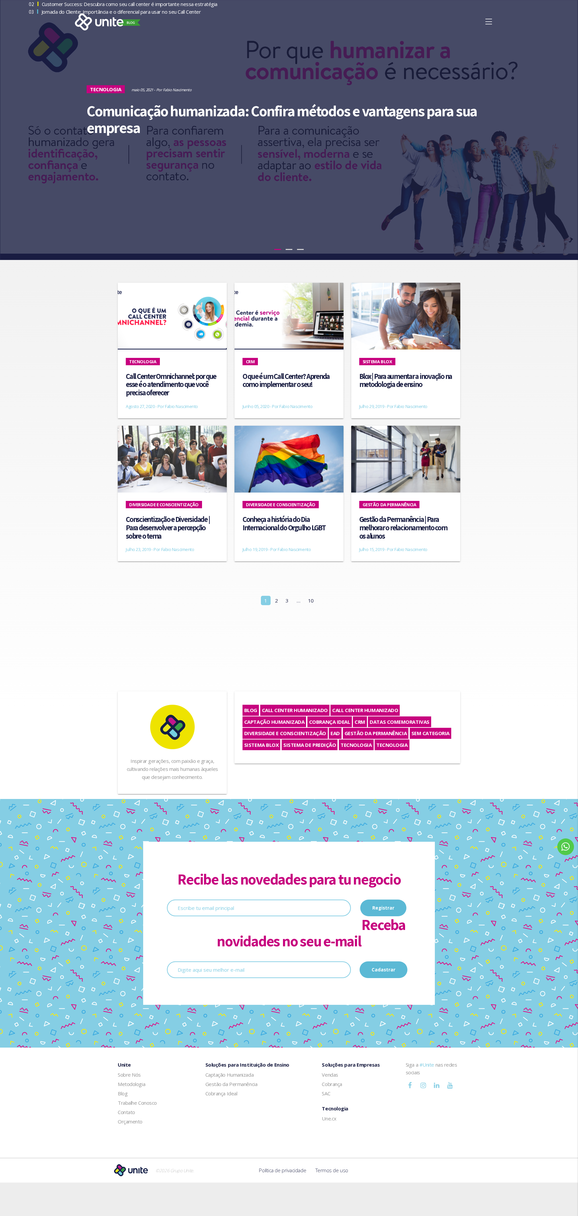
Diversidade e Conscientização (285, 733)
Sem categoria (430, 733)
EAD (335, 733)
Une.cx (329, 1118)
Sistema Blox (261, 744)
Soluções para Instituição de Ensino (247, 1064)
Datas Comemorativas (399, 721)
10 (311, 600)
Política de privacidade (282, 1170)
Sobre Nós (129, 1074)
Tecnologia (356, 744)
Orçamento (130, 1121)
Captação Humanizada (274, 721)
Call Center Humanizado (295, 710)
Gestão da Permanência (376, 733)
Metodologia (131, 1084)
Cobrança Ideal (329, 721)
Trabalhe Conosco (137, 1102)
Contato (126, 1112)
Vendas (330, 1074)
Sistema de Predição (309, 744)
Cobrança (332, 1084)
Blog (250, 710)
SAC (326, 1093)
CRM (360, 721)
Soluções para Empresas (351, 1064)
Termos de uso (331, 1170)
